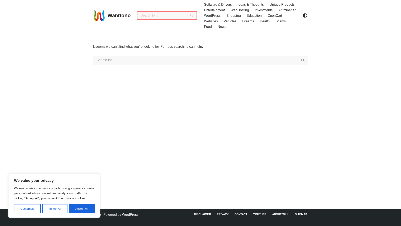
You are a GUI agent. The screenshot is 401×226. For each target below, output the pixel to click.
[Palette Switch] (305, 15)
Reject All (55, 208)
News (222, 26)
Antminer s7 (287, 10)
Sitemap (301, 214)
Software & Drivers (218, 4)
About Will (280, 214)
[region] (54, 196)
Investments (264, 10)
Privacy (223, 214)
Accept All (81, 208)
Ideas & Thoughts (251, 4)
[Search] (192, 15)
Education (254, 15)
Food (208, 26)
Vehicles (230, 21)
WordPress (212, 15)
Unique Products (282, 4)
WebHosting (240, 10)
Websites (211, 21)
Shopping (233, 15)
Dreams (248, 21)
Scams (280, 21)
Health (265, 21)
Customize (27, 208)
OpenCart (275, 15)
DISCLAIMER (202, 214)
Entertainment (214, 10)
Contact (241, 214)
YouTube (259, 214)
